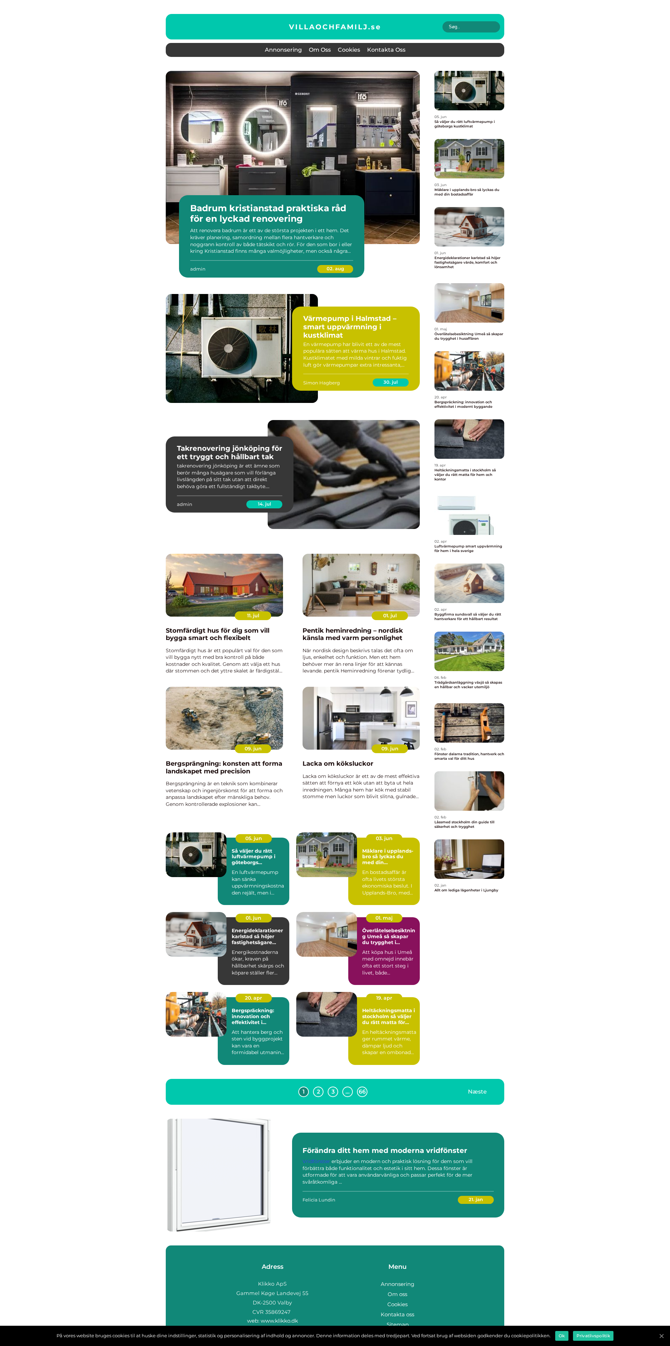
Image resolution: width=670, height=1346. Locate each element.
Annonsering (283, 49)
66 (362, 1091)
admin (198, 269)
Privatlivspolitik (593, 1335)
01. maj (384, 918)
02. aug (335, 268)
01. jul (390, 615)
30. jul (391, 382)
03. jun (384, 838)
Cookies (349, 49)
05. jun (253, 838)
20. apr (253, 998)
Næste (477, 1091)
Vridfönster (316, 1161)
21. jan (476, 1199)
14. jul (264, 504)
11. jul (253, 615)
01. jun (253, 918)
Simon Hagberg (321, 382)
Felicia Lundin (319, 1199)
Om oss (320, 49)
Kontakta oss (386, 49)
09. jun (253, 748)
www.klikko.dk (279, 1320)
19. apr (384, 998)
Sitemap (398, 1324)
